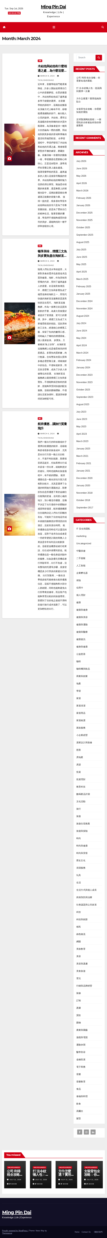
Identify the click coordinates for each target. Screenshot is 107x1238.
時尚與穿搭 (82, 853)
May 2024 (81, 338)
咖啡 (78, 661)
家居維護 (80, 720)
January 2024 (83, 367)
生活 (78, 882)
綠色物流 (80, 934)
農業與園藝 (82, 1030)
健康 (78, 602)
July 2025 (81, 249)
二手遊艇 (80, 558)
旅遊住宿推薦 (83, 823)
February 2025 (83, 286)
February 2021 (83, 463)
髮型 (78, 1118)
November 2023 (84, 382)
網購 (78, 941)
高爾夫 (79, 1111)
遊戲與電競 (82, 1037)
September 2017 (84, 507)
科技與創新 (82, 919)
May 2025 (81, 264)
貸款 (78, 1015)
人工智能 (80, 565)
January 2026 (83, 205)
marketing (81, 536)
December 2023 (84, 375)
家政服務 (80, 728)
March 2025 (82, 279)
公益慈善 (80, 654)
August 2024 (82, 316)
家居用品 (80, 713)
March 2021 (82, 456)
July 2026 (81, 161)
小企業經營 (82, 735)
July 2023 (81, 412)
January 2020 (83, 485)
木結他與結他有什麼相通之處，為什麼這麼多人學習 (52, 70)
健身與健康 (82, 646)
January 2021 (83, 471)
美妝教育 (80, 949)
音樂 (40, 60)
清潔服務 (80, 868)
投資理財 (80, 779)
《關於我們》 (98, 1232)
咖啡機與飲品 (83, 669)
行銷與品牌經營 (84, 986)
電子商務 (80, 1067)
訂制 (78, 1000)
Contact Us (86, 1232)
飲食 (40, 246)
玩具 (78, 875)
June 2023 (81, 419)
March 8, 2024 (47, 76)
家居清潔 (80, 705)
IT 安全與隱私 (83, 529)
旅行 (40, 418)
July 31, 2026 (15, 1179)
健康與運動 (82, 624)
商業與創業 (82, 676)
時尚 (78, 838)
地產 (78, 683)
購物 (78, 1022)
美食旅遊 (80, 971)
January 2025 (83, 294)
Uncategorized (83, 543)
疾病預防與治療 (84, 897)
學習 (78, 691)
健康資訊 (80, 639)
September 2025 (84, 235)
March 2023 (82, 441)
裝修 (78, 993)
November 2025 (84, 220)
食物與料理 (82, 1096)
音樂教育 (80, 1081)
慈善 (78, 750)
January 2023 (83, 448)
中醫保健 (80, 551)
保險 (78, 580)
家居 (78, 698)
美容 (78, 956)
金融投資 (80, 1059)
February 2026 (83, 198)
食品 (78, 1089)
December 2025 (84, 213)
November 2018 (84, 493)
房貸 (78, 764)
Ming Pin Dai (53, 6)
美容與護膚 (82, 963)
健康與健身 (82, 610)
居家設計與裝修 (84, 742)
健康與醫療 (82, 632)
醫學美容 (80, 1052)
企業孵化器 (82, 573)
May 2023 (81, 426)
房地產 (79, 757)
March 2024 (82, 353)
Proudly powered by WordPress (15, 1231)
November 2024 (84, 308)
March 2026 (82, 190)
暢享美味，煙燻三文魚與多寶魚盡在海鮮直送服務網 (52, 255)
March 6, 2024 (47, 261)
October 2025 (83, 227)
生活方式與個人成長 (86, 890)
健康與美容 (82, 617)
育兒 (78, 978)
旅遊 (78, 816)
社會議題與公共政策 (86, 904)
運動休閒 (80, 1045)
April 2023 (81, 434)
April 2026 (81, 183)
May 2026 (81, 176)
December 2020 (84, 478)
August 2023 (82, 404)
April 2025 (81, 272)
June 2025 (81, 257)
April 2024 (81, 345)
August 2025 (82, 242)
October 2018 (83, 500)
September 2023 (84, 397)
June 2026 (81, 168)
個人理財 (80, 595)
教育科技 (80, 787)
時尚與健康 (82, 846)
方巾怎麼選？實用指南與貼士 (66, 1174)
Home (77, 1232)
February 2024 (83, 360)
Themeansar (7, 1233)
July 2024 (81, 323)
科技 (78, 912)
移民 (78, 927)
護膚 (78, 1008)
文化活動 (80, 801)
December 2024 (84, 301)
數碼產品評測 (83, 794)
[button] (103, 27)
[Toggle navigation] (54, 27)
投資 (78, 772)
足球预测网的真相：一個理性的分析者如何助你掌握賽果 (88, 122)
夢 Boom (13, 1184)
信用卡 (79, 588)
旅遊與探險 (82, 831)
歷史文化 (80, 860)
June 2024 (81, 330)
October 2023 (83, 389)
